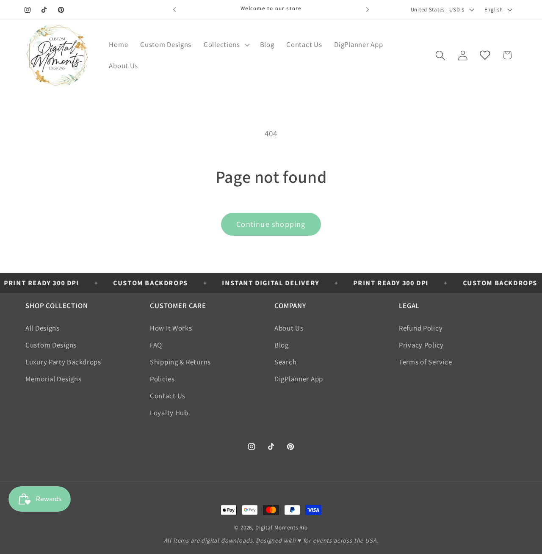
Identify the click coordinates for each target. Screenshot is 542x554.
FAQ (156, 345)
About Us (289, 328)
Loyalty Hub (169, 412)
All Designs (42, 328)
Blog (281, 345)
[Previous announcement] (174, 9)
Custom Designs (51, 345)
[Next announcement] (367, 9)
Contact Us (167, 395)
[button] (226, 44)
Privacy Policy (421, 345)
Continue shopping (270, 224)
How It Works (171, 328)
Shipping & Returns (180, 362)
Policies (162, 378)
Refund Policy (420, 328)
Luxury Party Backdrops (63, 362)
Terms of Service (425, 362)
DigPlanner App (298, 378)
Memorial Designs (53, 378)
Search (285, 362)
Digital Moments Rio (281, 527)
